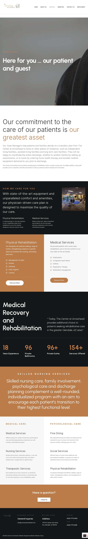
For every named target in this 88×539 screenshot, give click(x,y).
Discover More (15, 283)
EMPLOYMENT (81, 7)
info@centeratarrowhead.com (26, 523)
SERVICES (52, 7)
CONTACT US (70, 7)
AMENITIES (61, 7)
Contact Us (44, 499)
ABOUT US (43, 7)
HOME (36, 7)
